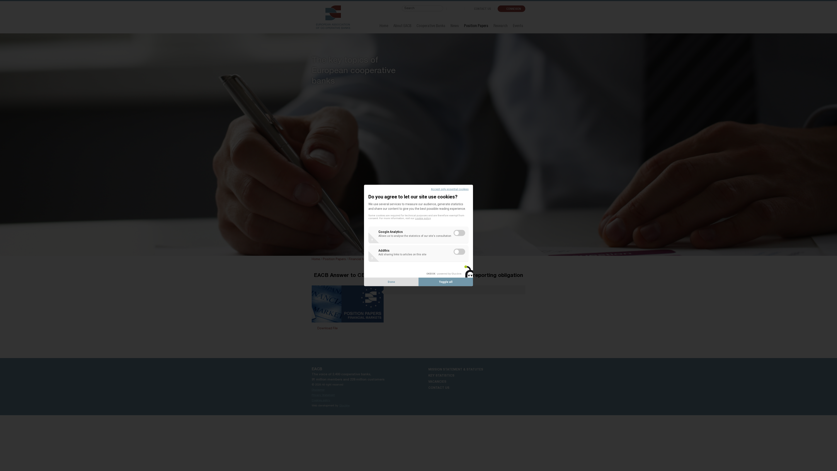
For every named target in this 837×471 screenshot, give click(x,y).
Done (391, 282)
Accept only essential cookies (450, 189)
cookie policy (423, 218)
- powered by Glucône (443, 273)
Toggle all (446, 282)
